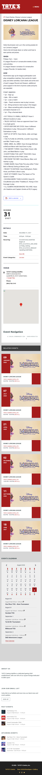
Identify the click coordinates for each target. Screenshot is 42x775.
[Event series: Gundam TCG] (24, 610)
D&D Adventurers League (13, 637)
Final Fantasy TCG (12, 710)
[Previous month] (6, 565)
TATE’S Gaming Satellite (11, 379)
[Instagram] (21, 772)
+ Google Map (10, 278)
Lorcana (21, 257)
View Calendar (9, 641)
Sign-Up (6, 699)
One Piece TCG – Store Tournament (17, 604)
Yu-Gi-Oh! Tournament (12, 622)
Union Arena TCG (12, 716)
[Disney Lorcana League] (21, 363)
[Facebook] (19, 772)
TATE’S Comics (10, 769)
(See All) (21, 254)
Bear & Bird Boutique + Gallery (27, 769)
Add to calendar (13, 198)
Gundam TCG (9, 613)
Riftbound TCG (10, 628)
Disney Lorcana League (12, 376)
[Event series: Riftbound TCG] (24, 626)
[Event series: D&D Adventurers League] (25, 635)
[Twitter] (24, 772)
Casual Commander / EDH (14, 722)
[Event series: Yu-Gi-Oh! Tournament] (24, 619)
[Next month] (35, 565)
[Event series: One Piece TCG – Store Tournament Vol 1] (23, 602)
